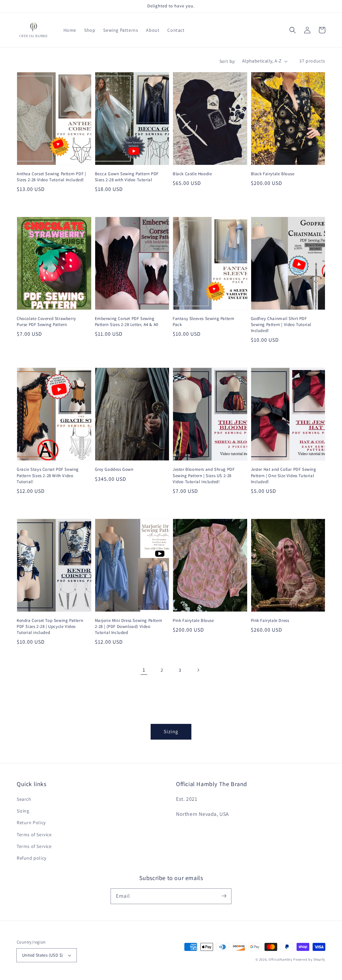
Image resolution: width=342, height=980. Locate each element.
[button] (292, 30)
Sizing (171, 731)
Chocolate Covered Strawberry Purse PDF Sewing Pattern (46, 321)
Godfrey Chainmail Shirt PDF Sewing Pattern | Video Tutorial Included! (281, 324)
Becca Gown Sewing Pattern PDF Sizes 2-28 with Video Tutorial (127, 177)
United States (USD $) (42, 955)
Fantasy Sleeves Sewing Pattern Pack (203, 321)
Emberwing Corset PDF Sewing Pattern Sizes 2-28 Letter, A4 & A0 (126, 321)
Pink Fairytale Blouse (193, 620)
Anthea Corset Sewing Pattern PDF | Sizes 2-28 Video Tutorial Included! (51, 177)
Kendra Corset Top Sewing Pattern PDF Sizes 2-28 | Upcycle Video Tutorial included (50, 626)
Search (24, 799)
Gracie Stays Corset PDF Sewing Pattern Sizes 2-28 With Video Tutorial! (48, 475)
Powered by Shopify (309, 959)
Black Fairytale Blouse (273, 174)
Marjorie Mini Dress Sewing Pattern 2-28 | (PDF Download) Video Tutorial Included (128, 626)
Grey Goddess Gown (114, 469)
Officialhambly (281, 959)
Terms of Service (34, 835)
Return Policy (31, 823)
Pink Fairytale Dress (270, 620)
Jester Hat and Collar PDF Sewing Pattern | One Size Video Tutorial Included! (283, 475)
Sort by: (227, 61)
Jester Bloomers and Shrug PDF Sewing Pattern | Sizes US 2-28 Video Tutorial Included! (203, 475)
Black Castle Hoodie (192, 174)
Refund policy (31, 858)
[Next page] (198, 670)
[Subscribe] (223, 896)
